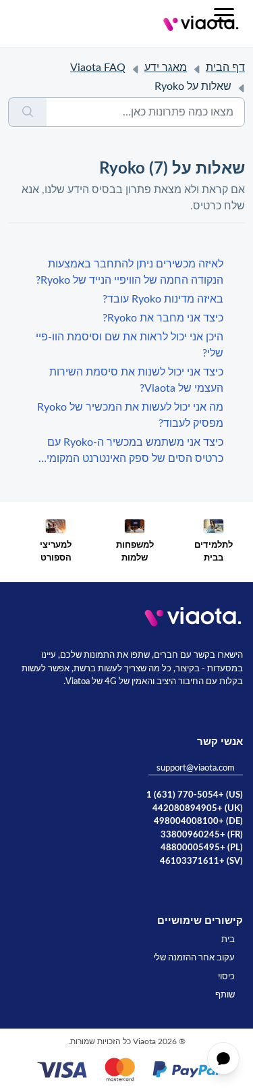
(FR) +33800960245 (202, 835)
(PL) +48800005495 (202, 848)
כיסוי (226, 977)
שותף (225, 995)
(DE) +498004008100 (198, 821)
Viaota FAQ (97, 67)
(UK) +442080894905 (197, 808)
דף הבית (225, 67)
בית (228, 939)
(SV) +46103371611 (201, 861)
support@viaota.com (196, 768)
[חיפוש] (27, 112)
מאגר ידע (165, 67)
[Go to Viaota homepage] (201, 24)
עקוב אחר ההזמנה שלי (194, 958)
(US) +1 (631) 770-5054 (194, 795)
